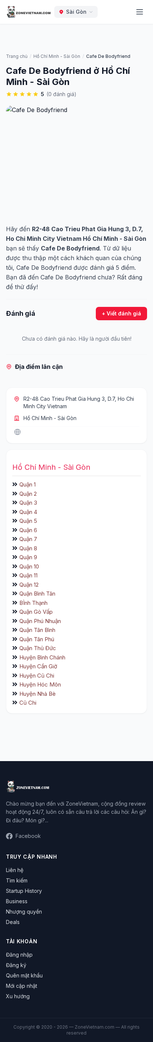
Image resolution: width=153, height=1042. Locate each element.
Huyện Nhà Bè (37, 693)
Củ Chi (27, 702)
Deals (13, 922)
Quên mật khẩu (24, 975)
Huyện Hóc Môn (40, 684)
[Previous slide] (14, 377)
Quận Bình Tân (37, 593)
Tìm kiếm (16, 880)
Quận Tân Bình (37, 629)
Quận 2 (28, 493)
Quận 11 (28, 575)
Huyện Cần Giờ (38, 666)
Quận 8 (28, 548)
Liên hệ (14, 870)
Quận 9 (28, 557)
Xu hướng (18, 996)
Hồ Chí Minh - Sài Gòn (49, 418)
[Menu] (139, 11)
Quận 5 (28, 520)
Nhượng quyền (24, 911)
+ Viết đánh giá (121, 313)
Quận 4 (28, 511)
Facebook (28, 836)
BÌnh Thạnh (33, 602)
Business (16, 901)
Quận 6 (28, 530)
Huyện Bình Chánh (42, 657)
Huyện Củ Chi (36, 675)
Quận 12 (29, 584)
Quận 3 (28, 502)
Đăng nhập (19, 954)
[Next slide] (139, 377)
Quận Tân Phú (36, 639)
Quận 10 (29, 566)
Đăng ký (16, 965)
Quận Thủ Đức (37, 648)
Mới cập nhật (21, 986)
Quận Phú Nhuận (40, 621)
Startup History (24, 891)
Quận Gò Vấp (36, 611)
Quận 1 (27, 484)
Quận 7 (28, 539)
